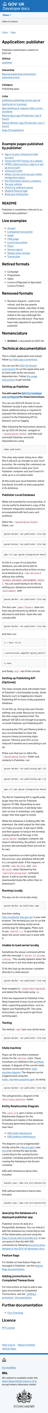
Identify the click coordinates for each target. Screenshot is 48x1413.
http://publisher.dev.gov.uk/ (17, 917)
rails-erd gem (27, 1147)
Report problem (26, 1344)
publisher (7, 62)
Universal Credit (13, 170)
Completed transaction (20, 231)
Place (10, 245)
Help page (13, 238)
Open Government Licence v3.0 (19, 1381)
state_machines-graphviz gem (18, 1079)
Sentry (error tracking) (14, 104)
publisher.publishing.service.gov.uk (21, 100)
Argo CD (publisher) (13, 130)
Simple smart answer (18, 253)
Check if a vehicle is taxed (19, 187)
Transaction (13, 256)
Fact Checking (15, 1312)
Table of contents (10, 21)
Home (5, 32)
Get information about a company (23, 180)
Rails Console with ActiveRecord (19, 1238)
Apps (13, 32)
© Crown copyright (24, 1406)
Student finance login (16, 190)
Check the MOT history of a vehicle (23, 160)
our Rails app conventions (23, 359)
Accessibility (9, 1367)
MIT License (8, 1327)
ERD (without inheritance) (21, 1136)
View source (8, 1344)
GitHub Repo (9, 1348)
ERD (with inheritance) (19, 1133)
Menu (6, 15)
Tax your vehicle (13, 184)
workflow (39, 1061)
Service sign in (15, 249)
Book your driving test (16, 194)
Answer (11, 228)
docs (4, 1150)
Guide (10, 235)
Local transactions (17, 242)
